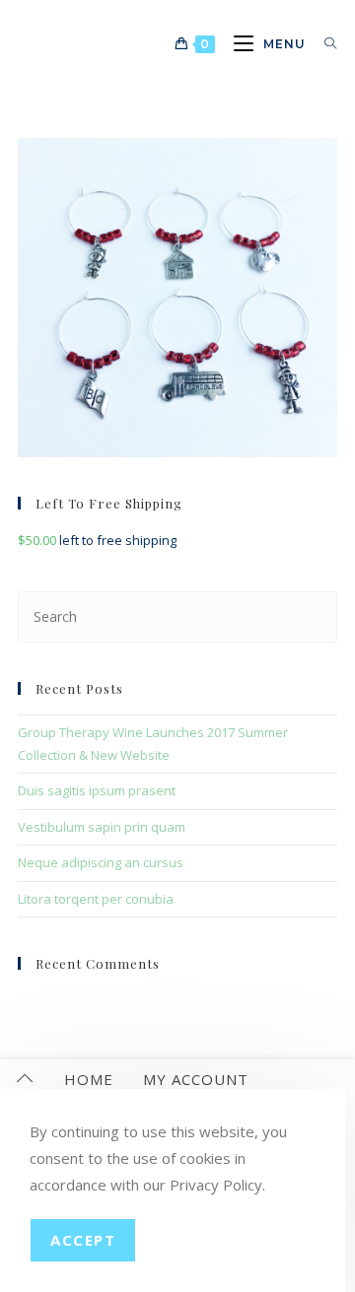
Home (88, 1079)
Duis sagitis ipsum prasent (97, 790)
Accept (82, 1240)
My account (195, 1079)
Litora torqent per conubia (96, 899)
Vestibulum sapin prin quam (101, 827)
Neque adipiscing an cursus (100, 862)
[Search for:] (323, 43)
